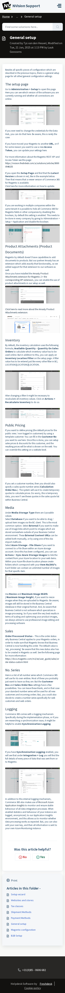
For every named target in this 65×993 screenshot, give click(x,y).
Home (6, 16)
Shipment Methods (21, 912)
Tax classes (17, 906)
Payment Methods (21, 918)
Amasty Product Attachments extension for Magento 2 (26, 275)
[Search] (58, 27)
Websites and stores (22, 900)
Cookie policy (32, 988)
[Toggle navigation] (59, 6)
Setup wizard (18, 894)
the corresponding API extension (26, 278)
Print (14, 880)
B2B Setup (16, 935)
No (25, 857)
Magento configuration (23, 929)
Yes (42, 857)
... (17, 16)
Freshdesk (46, 983)
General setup (18, 923)
